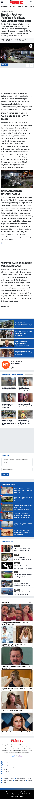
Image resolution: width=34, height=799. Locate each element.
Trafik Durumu (7, 766)
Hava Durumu (7, 764)
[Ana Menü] (2, 2)
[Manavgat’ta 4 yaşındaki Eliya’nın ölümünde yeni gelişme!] (25, 381)
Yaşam (16, 554)
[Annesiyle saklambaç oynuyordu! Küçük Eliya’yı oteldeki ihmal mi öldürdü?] (8, 397)
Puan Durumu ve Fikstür (10, 768)
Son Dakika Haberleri (9, 772)
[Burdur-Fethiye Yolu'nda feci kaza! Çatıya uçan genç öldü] (17, 53)
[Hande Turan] (5, 364)
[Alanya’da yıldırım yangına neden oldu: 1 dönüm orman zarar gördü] (25, 415)
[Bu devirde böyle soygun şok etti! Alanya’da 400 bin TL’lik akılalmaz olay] (8, 415)
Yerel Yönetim (21, 778)
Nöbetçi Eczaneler (9, 762)
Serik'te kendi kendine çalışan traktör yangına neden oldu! (8, 389)
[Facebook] (13, 756)
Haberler (4, 11)
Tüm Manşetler (8, 769)
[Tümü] (32, 541)
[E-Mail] (12, 367)
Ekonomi (20, 6)
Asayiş (11, 11)
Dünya (10, 780)
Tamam (21, 796)
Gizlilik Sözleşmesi (20, 780)
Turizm (29, 778)
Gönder (5, 474)
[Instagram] (20, 756)
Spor (26, 6)
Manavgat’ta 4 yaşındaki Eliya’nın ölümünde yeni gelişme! (25, 389)
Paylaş (5, 64)
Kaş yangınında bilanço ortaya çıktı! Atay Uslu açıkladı (22, 585)
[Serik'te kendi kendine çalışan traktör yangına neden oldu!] (8, 381)
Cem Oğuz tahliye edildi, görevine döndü (22, 549)
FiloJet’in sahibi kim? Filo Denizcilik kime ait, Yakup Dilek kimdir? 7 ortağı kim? (23, 593)
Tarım (4, 780)
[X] (17, 756)
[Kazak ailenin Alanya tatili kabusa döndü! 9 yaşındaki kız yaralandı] (25, 397)
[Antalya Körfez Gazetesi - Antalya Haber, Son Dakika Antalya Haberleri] (16, 2)
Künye (4, 782)
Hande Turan (15, 363)
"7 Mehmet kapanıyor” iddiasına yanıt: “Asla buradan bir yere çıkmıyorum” (22, 558)
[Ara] (31, 2)
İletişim (30, 780)
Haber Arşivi (7, 773)
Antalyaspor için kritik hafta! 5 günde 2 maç (23, 576)
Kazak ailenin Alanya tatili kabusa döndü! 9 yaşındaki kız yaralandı (25, 404)
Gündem (4, 6)
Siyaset (12, 6)
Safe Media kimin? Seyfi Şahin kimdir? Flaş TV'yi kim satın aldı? (23, 567)
